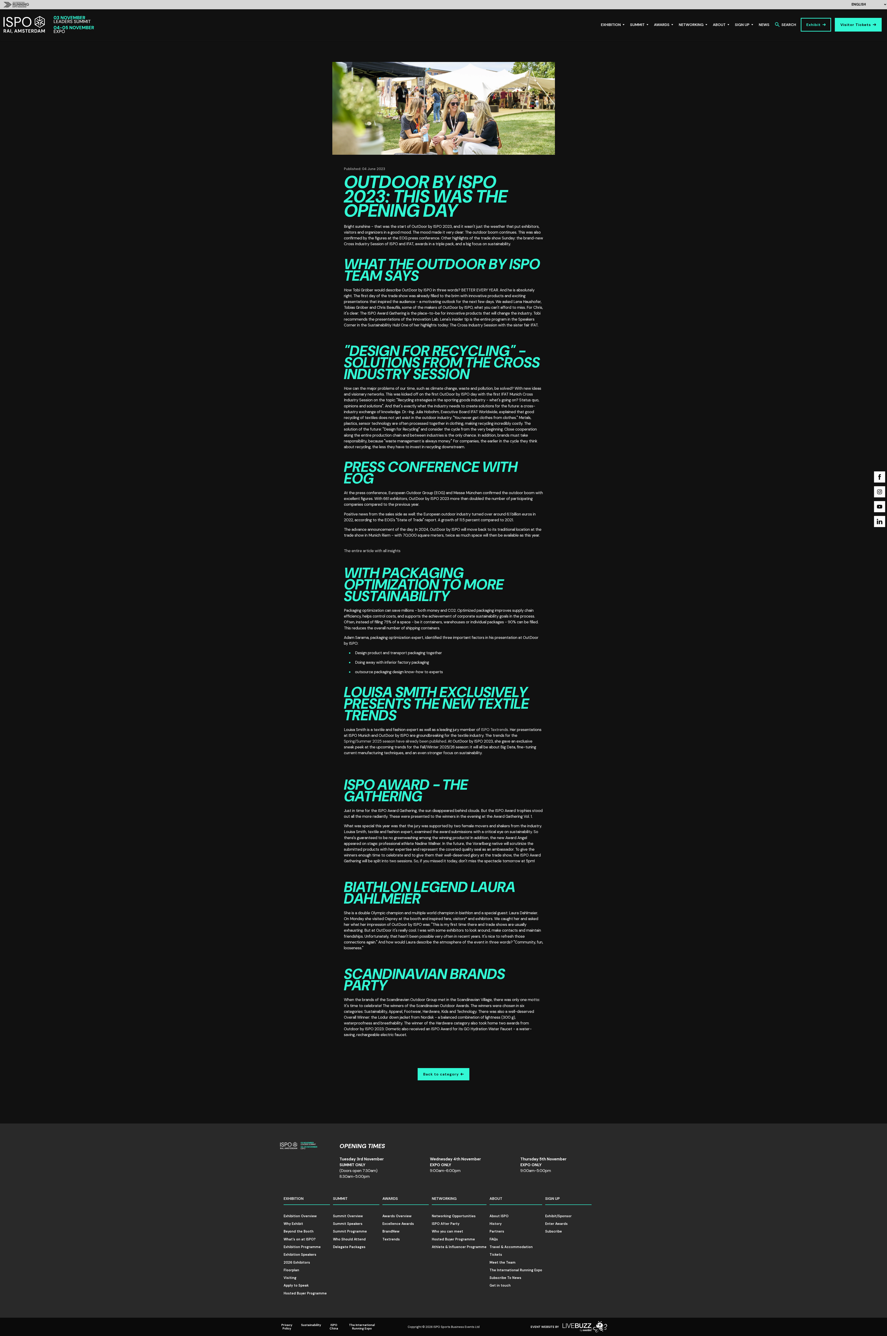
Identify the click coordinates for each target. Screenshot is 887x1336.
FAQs (494, 1239)
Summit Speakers (347, 1224)
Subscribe (553, 1231)
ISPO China (334, 1326)
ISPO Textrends (494, 729)
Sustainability (311, 1325)
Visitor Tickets (855, 24)
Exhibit (813, 24)
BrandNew (391, 1231)
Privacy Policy (286, 1326)
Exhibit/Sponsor (558, 1216)
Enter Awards (556, 1224)
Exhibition (611, 24)
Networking (691, 24)
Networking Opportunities (454, 1216)
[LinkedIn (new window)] (879, 521)
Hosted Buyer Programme (305, 1293)
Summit (637, 24)
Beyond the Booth (299, 1231)
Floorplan (291, 1270)
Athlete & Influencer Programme (459, 1247)
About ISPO (499, 1216)
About (719, 24)
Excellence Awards (398, 1224)
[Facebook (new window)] (879, 477)
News (764, 24)
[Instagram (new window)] (879, 491)
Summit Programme (350, 1231)
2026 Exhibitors (297, 1262)
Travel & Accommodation (511, 1247)
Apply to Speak (296, 1285)
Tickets (496, 1254)
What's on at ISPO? (300, 1239)
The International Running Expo (516, 1270)
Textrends (391, 1239)
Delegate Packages (349, 1247)
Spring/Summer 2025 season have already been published (395, 741)
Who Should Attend (349, 1239)
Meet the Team (503, 1262)
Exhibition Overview (300, 1216)
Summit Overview (348, 1216)
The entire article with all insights (372, 550)
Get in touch (500, 1285)
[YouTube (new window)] (879, 506)
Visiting (290, 1278)
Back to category (441, 1074)
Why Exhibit (293, 1224)
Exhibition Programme (302, 1247)
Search (788, 24)
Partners (497, 1231)
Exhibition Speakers (300, 1254)
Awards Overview (397, 1216)
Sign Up (742, 24)
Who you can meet (447, 1231)
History (496, 1224)
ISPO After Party (445, 1224)
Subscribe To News (505, 1278)
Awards (661, 24)
